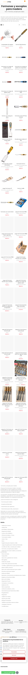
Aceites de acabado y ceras (8, 589)
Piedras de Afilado (6, 573)
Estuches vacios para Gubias (8, 571)
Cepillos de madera (6, 596)
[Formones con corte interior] (7, 202)
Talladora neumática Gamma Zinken (10, 602)
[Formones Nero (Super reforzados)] (7, 154)
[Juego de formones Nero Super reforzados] (20, 296)
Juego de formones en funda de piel (7, 330)
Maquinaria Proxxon (6, 581)
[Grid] (1, 24)
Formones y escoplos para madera (7, 70)
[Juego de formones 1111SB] (20, 202)
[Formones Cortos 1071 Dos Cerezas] (20, 106)
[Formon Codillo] (20, 179)
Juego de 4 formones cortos (7, 453)
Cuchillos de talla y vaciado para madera (11, 547)
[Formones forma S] (20, 154)
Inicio (21, 46)
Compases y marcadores (7, 46)
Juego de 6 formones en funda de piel (7, 353)
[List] (3, 24)
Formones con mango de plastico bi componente (21, 67)
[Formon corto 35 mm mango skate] (7, 130)
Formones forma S (21, 163)
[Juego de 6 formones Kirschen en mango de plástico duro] (20, 271)
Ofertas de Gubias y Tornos (8, 535)
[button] (8, 672)
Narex (3, 541)
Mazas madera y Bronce (7, 567)
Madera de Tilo (5, 585)
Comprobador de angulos (7, 44)
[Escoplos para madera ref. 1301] (20, 130)
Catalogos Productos (6, 604)
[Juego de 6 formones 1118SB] (20, 224)
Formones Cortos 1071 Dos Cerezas (21, 116)
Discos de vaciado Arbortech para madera (11, 569)
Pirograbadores (5, 592)
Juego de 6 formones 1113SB (7, 257)
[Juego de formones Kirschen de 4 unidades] (20, 248)
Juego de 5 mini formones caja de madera (21, 430)
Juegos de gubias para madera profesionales (12, 545)
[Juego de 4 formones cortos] (7, 443)
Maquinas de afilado (6, 531)
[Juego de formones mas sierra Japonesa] (7, 224)
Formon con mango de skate (7, 116)
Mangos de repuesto (6, 600)
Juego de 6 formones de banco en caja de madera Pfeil (21, 354)
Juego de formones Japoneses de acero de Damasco (20, 379)
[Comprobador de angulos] (7, 35)
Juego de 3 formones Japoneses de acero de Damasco (7, 405)
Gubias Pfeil (4, 527)
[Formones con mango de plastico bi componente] (20, 57)
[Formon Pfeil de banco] (20, 35)
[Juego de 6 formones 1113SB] (7, 248)
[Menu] (1, 1)
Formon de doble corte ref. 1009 (21, 92)
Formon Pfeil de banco (21, 44)
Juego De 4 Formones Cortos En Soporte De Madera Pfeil (7, 379)
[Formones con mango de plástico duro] (7, 82)
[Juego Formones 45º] (7, 179)
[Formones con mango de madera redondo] (7, 57)
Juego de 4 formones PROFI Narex (21, 478)
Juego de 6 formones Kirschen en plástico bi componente (7, 306)
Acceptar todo (14, 658)
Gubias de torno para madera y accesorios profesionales (11, 551)
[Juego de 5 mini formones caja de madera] (20, 420)
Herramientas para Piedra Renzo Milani (10, 590)
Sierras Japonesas (6, 587)
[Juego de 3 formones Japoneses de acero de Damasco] (7, 394)
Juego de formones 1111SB (21, 211)
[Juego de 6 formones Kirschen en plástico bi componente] (7, 296)
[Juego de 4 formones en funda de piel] (20, 320)
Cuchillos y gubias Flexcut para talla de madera (12, 565)
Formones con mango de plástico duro (7, 92)
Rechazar (14, 655)
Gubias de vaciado (6, 561)
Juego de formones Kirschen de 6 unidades (7, 281)
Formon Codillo (20, 188)
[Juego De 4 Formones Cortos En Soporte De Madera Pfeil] (7, 368)
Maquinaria (4, 594)
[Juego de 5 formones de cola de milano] (20, 443)
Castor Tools (4, 539)
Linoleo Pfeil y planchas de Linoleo (9, 563)
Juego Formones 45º (7, 188)
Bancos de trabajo (6, 579)
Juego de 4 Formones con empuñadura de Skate (7, 430)
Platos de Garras (5, 554)
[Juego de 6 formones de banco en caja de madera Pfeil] (20, 343)
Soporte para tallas (6, 598)
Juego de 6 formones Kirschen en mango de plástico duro (21, 282)
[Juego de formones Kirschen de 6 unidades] (7, 271)
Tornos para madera (6, 537)
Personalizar (14, 652)
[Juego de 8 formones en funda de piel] (7, 468)
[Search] (22, 1)
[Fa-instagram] (17, 672)
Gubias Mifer (4, 556)
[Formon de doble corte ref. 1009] (20, 82)
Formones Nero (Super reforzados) (7, 164)
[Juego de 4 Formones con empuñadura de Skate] (7, 420)
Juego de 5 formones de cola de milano (20, 453)
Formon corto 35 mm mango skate (7, 139)
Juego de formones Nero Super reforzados (21, 305)
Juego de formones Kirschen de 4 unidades (21, 257)
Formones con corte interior (7, 211)
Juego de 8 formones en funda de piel (7, 478)
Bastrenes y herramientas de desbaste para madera (14, 575)
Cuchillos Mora (5, 606)
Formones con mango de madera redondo (7, 67)
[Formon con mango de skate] (7, 106)
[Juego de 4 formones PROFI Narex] (20, 468)
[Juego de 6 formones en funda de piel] (7, 343)
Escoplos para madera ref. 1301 (21, 139)
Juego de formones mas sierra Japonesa (7, 234)
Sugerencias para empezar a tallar (9, 543)
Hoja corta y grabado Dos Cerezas (9, 557)
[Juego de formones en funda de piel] (7, 320)
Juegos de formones (21, 213)
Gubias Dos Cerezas (6, 525)
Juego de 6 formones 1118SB (21, 233)
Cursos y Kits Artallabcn (7, 533)
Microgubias (4, 559)
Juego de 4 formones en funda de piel (21, 330)
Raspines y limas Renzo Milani (8, 577)
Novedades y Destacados (7, 529)
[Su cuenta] (26, 1)
